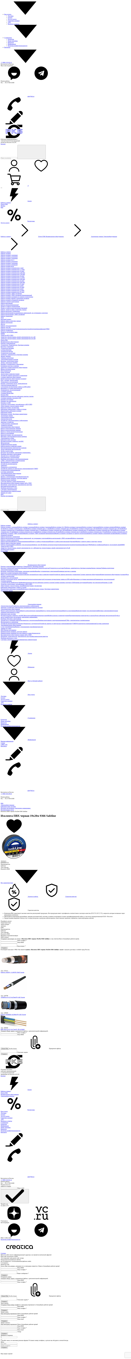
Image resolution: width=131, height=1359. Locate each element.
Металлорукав (5, 443)
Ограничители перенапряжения (10, 470)
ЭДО (9, 22)
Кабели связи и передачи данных (11, 321)
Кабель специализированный (10, 305)
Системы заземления (7, 472)
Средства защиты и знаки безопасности (13, 481)
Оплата (10, 17)
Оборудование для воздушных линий (12, 406)
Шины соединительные (8, 369)
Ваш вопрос (21, 946)
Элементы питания (6, 425)
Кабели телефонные (7, 330)
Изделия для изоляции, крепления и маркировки (16, 452)
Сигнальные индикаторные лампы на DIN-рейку (16, 386)
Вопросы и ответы (13, 24)
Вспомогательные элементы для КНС (12, 441)
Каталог (3, 144)
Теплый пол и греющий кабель (10, 456)
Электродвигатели (6, 419)
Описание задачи (22, 1052)
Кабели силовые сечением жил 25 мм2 (12, 281)
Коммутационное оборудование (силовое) (13, 378)
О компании (8, 37)
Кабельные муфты (6, 412)
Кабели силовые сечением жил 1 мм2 (12, 268)
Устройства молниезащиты (9, 464)
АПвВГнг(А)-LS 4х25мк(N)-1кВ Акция (13, 997)
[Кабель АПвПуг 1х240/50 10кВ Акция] (14, 969)
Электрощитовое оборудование (10, 427)
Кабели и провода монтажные (10, 301)
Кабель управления (6, 316)
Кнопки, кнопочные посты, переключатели (14, 383)
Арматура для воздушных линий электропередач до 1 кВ (18, 337)
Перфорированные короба (9, 444)
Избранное (30, 667)
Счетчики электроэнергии (9, 489)
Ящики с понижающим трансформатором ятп (15, 476)
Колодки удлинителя (7, 346)
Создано (3, 1253)
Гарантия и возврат (14, 20)
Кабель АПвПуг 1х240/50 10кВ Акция (12, 972)
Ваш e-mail (21, 1188)
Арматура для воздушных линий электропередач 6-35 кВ (18, 338)
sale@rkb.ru (30, 96)
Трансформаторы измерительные (11, 491)
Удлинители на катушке (8, 353)
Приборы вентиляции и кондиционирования (14, 459)
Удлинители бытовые (7, 348)
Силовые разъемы (6, 391)
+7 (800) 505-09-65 (6, 794)
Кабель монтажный (7, 303)
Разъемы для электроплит (8, 401)
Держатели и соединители (9, 467)
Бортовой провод (6, 319)
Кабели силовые (6, 253)
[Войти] (14, 172)
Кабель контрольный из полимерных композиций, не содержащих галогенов (24, 313)
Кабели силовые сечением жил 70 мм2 (12, 290)
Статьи (3, 743)
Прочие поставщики (7, 496)
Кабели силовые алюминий (9, 264)
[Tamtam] (14, 79)
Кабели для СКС (6, 327)
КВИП (3, 334)
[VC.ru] (41, 1219)
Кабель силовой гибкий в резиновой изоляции (15, 298)
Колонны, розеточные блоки (9, 361)
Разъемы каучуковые (7, 399)
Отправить (4, 948)
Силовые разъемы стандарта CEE (11, 398)
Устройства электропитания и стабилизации (14, 420)
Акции (29, 201)
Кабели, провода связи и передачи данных (14, 309)
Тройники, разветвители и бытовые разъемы (14, 354)
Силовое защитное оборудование (11, 377)
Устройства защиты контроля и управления (14, 375)
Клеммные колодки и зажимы (10, 366)
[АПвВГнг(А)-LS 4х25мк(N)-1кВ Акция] (14, 994)
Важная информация (7, 741)
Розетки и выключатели (8, 343)
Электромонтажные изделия (9, 359)
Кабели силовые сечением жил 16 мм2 (12, 276)
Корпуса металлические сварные (11, 430)
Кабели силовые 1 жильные (9, 255)
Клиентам (11, 39)
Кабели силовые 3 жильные (9, 258)
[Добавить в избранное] (65, 826)
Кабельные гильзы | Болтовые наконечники (14, 414)
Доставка (10, 16)
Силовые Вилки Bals (7, 393)
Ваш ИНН (21, 942)
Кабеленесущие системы (8, 439)
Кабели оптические (7, 322)
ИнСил (3, 324)
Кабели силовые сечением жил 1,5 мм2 (13, 269)
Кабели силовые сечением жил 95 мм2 (12, 292)
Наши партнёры (13, 41)
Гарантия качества (71, 896)
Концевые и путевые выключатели (11, 388)
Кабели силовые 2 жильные (9, 256)
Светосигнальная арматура (9, 385)
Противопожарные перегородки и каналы (13, 448)
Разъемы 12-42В (6, 403)
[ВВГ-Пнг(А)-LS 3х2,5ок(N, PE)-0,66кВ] (14, 1026)
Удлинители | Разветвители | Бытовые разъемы (15, 345)
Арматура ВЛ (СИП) (7, 335)
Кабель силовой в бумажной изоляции (12, 300)
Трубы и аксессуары (7, 451)
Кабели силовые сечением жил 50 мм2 (12, 287)
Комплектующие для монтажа (10, 407)
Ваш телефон (22, 940)
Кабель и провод (6, 202)
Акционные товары (97, 236)
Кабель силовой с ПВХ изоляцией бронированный (16, 295)
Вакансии (11, 42)
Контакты (7, 47)
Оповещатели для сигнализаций (10, 390)
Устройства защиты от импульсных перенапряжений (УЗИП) (19, 468)
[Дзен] (14, 1219)
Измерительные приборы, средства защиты (14, 478)
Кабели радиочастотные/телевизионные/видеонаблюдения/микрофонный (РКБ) (25, 329)
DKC (2, 494)
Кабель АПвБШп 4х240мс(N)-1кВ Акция (13, 1014)
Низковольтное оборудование (55, 236)
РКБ (2, 803)
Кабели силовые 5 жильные (9, 263)
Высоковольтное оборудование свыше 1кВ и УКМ (16, 483)
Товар (19, 1331)
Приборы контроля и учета (9, 488)
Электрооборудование (7, 417)
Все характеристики (7, 883)
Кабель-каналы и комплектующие (11, 446)
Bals (2, 207)
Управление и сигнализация (9, 382)
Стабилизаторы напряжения (9, 423)
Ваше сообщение (23, 1273)
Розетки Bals (4, 395)
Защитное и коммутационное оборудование (14, 367)
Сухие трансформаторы (8, 475)
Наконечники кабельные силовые (11, 411)
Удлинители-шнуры (7, 351)
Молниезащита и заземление (9, 462)
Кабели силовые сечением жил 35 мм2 (12, 284)
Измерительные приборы (8, 480)
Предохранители (6, 370)
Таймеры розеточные (7, 358)
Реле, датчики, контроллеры (9, 380)
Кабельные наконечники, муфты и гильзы (13, 409)
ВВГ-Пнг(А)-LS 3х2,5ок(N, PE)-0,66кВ (13, 1029)
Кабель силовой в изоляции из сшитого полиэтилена (17, 297)
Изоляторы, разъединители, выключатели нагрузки (16, 484)
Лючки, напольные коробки (9, 362)
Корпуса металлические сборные (11, 428)
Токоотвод (4, 465)
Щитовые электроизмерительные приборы (14, 436)
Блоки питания (5, 372)
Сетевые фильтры (6, 350)
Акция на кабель (32, 896)
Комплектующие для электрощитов (11, 435)
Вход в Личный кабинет (35, 681)
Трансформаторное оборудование (11, 473)
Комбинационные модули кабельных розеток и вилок (17, 396)
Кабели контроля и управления (10, 311)
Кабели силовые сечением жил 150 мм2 (13, 274)
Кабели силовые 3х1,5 (7, 260)
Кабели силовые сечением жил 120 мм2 (13, 272)
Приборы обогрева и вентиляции (11, 454)
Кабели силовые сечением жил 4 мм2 (12, 285)
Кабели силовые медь (7, 266)
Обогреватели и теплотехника (10, 457)
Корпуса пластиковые (7, 433)
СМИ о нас (4, 744)
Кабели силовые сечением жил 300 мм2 (13, 282)
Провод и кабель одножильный (10, 306)
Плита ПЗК (4, 204)
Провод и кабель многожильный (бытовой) (14, 308)
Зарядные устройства (7, 422)
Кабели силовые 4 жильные (9, 261)
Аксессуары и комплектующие (10, 374)
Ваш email (21, 1319)
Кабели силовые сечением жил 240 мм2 (13, 279)
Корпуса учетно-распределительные (12, 431)
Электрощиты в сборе (7, 438)
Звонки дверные (6, 356)
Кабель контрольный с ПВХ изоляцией (13, 314)
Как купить (8, 14)
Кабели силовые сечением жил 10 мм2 (12, 271)
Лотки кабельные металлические (11, 449)
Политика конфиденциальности (17, 45)
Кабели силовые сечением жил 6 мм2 (12, 289)
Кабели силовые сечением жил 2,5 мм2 (13, 277)
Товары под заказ (6, 492)
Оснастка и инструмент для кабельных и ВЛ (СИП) (16, 404)
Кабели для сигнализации (8, 325)
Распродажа (31, 221)
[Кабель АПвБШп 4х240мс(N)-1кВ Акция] (14, 1011)
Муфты (3, 206)
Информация (12, 44)
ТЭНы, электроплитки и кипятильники (13, 460)
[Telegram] (41, 79)
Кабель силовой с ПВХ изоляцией (11, 293)
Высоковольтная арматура (9, 486)
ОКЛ (2, 317)
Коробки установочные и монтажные (12, 364)
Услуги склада (12, 19)
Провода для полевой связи (9, 332)
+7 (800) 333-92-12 (6, 62)
